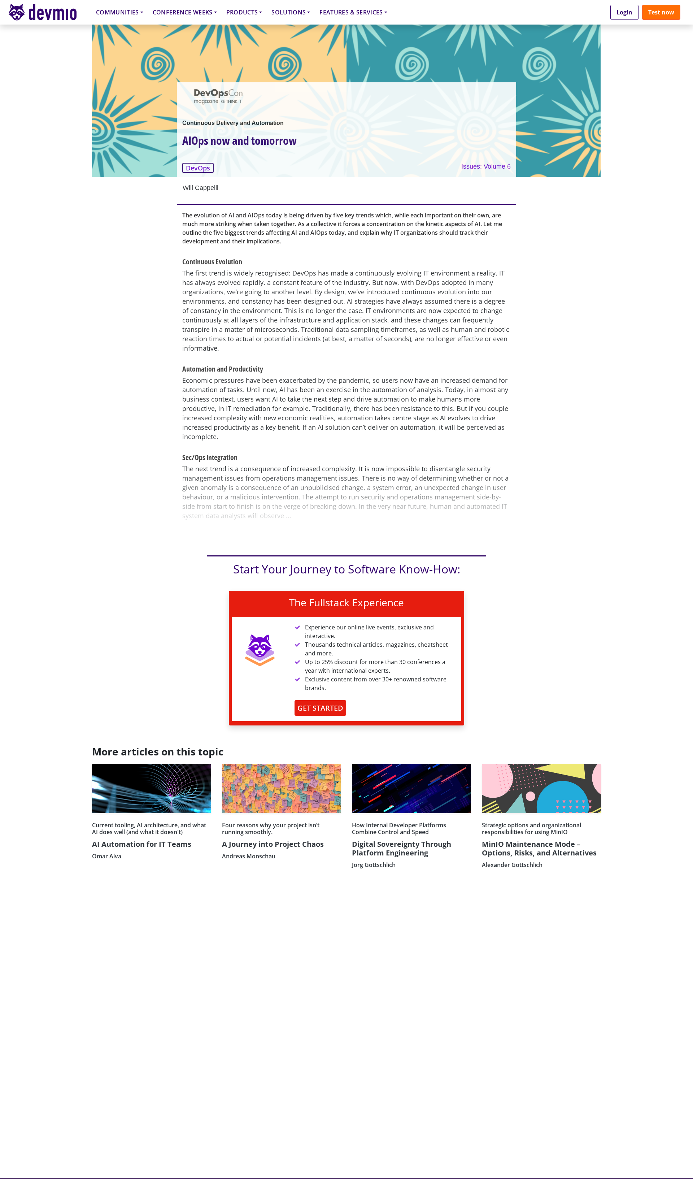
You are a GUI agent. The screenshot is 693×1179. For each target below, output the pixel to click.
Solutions (288, 12)
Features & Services (351, 12)
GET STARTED (320, 708)
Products (242, 12)
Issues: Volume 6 (486, 166)
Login (624, 12)
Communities (117, 12)
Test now (661, 12)
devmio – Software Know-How (48, 12)
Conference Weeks (183, 12)
